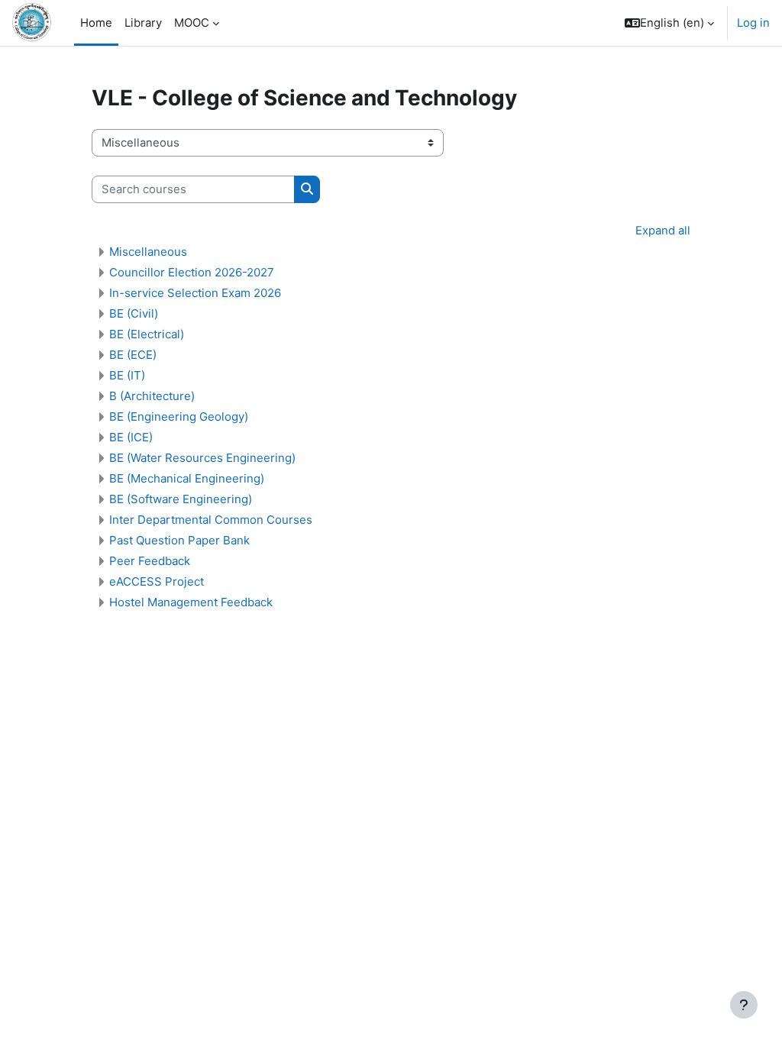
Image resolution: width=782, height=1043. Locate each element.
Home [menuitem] (96, 23)
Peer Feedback (149, 561)
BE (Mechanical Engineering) (186, 478)
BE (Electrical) (146, 334)
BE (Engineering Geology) (178, 416)
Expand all (662, 230)
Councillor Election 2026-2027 (191, 272)
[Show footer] (744, 1005)
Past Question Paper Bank (179, 540)
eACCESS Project (156, 581)
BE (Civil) (133, 313)
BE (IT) (127, 375)
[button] (669, 23)
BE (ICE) (131, 437)
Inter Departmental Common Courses (210, 519)
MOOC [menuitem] (191, 23)
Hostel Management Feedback (191, 602)
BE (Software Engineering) (180, 499)
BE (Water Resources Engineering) (202, 457)
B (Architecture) (152, 396)
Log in (753, 23)
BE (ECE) (133, 354)
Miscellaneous (148, 251)
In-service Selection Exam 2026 (195, 293)
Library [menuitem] (143, 23)
